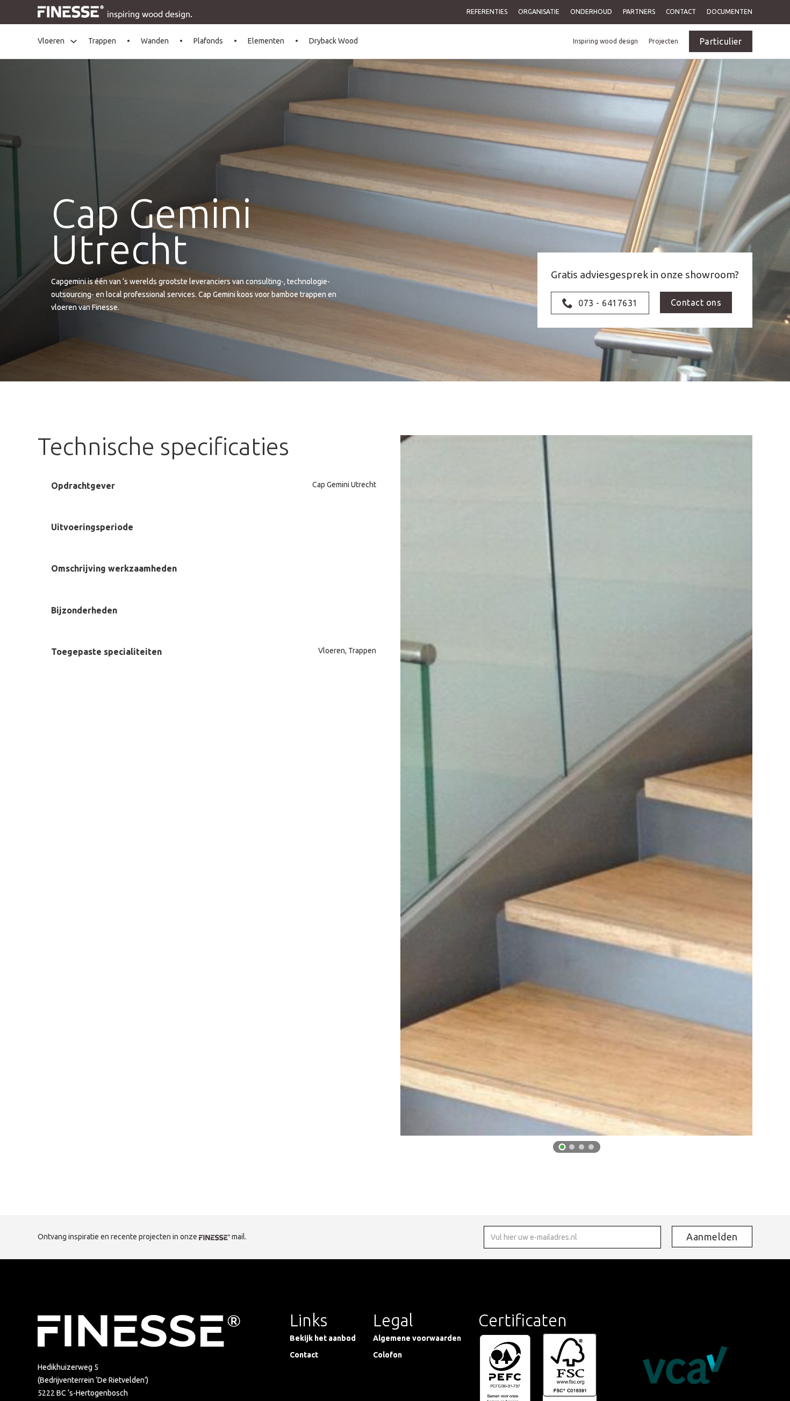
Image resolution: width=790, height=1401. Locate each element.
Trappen (102, 41)
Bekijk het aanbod (323, 1338)
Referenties (486, 11)
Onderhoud (591, 11)
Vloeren (51, 41)
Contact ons (696, 302)
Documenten (729, 11)
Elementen (266, 41)
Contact (681, 11)
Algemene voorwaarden (417, 1338)
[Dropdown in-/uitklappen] (73, 41)
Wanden (155, 41)
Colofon (387, 1355)
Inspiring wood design (605, 41)
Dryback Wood (333, 41)
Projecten (663, 41)
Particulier (721, 41)
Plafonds (208, 41)
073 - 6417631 (608, 303)
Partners (639, 11)
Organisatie (538, 11)
